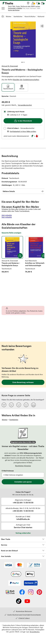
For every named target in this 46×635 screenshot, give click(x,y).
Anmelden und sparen (23, 482)
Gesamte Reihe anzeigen (11, 233)
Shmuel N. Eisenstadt (10, 66)
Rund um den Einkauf (9, 550)
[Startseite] (3, 16)
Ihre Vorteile (6, 556)
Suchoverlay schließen (15, 8)
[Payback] (31, 583)
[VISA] (8, 565)
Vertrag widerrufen (23, 533)
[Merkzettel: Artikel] (37, 3)
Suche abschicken (13, 10)
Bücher (8, 16)
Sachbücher (17, 16)
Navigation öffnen (3, 8)
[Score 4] (26, 404)
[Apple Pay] (30, 574)
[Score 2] (11, 404)
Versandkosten (34, 632)
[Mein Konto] (33, 3)
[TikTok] (18, 601)
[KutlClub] (10, 592)
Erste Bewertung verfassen (23, 382)
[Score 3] (18, 404)
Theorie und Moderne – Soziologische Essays (12, 254)
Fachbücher (13, 420)
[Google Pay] (16, 574)
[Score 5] (33, 404)
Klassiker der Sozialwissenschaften (26, 80)
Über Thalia (5, 539)
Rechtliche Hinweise (23, 466)
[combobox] (5, 111)
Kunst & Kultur (30, 16)
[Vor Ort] (28, 3)
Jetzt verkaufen (7, 215)
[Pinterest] (39, 592)
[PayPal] (14, 583)
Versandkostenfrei (25, 105)
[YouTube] (27, 601)
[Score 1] (4, 404)
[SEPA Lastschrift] (34, 565)
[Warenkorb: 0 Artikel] (42, 3)
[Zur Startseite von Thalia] (12, 3)
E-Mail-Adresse (8, 471)
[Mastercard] (20, 565)
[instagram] (30, 592)
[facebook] (22, 592)
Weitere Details (9, 191)
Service (4, 545)
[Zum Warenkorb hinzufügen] (20, 255)
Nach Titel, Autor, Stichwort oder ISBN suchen (24, 6)
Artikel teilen (42, 26)
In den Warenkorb (25, 121)
